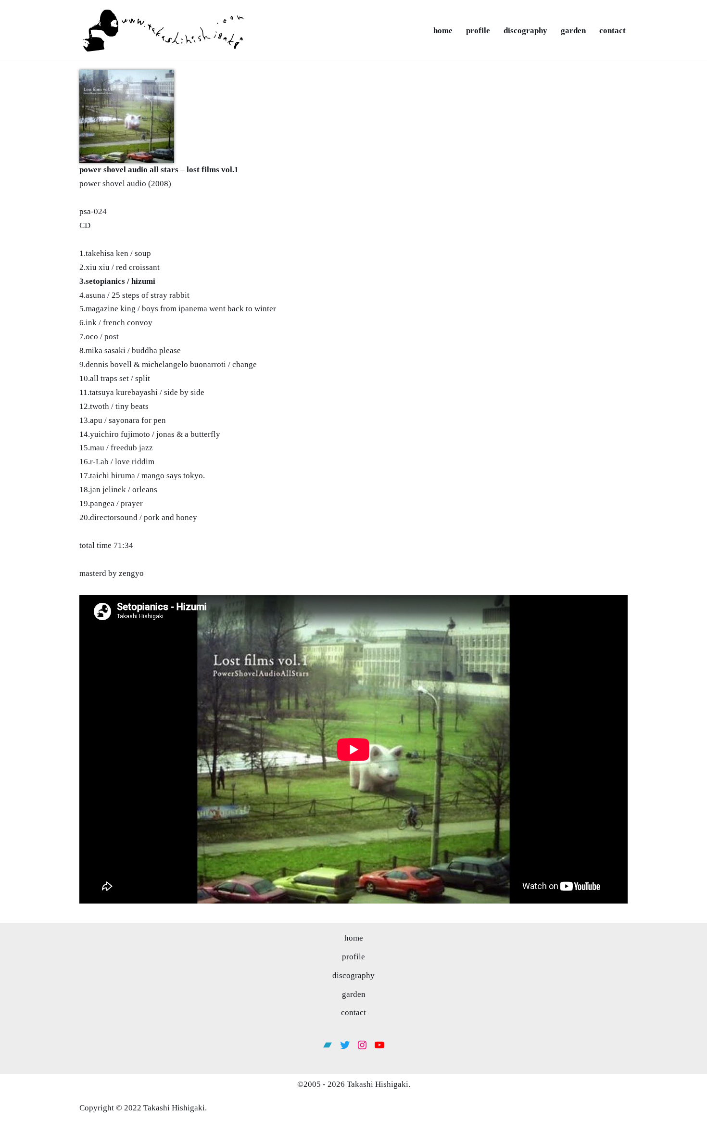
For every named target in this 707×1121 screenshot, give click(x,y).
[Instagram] (362, 1045)
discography (525, 30)
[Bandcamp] (327, 1045)
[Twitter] (345, 1045)
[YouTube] (379, 1045)
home (443, 30)
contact (612, 30)
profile (478, 30)
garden (573, 30)
